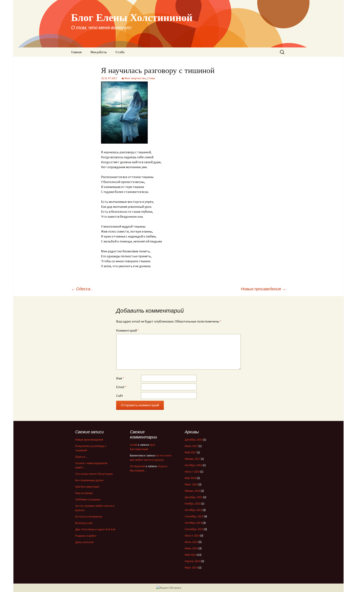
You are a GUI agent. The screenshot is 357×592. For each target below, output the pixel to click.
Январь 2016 (192, 491)
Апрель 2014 (192, 561)
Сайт (119, 395)
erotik (133, 445)
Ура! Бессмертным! (87, 486)
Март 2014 (191, 567)
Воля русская (83, 523)
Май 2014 (190, 555)
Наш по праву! (84, 493)
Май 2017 (190, 452)
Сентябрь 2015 (194, 516)
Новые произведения (263, 288)
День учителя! (84, 542)
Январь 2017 (192, 459)
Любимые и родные (88, 499)
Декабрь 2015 (193, 497)
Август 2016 (192, 471)
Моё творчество (135, 78)
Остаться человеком (88, 516)
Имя (120, 378)
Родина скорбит (85, 536)
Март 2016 (191, 484)
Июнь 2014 (191, 548)
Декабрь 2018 (193, 439)
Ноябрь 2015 (193, 503)
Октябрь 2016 (193, 465)
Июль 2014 (191, 542)
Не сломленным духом (89, 480)
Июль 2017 (191, 446)
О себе (120, 52)
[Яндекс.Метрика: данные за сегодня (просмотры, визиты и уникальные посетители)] (168, 588)
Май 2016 (190, 478)
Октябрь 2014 (193, 523)
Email (121, 387)
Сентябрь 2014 (194, 529)
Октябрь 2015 (193, 510)
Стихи (151, 78)
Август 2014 (192, 535)
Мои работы (98, 52)
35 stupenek (137, 466)
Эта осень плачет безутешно (94, 474)
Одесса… (82, 288)
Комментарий (127, 330)
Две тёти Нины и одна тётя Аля (95, 529)
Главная (76, 52)
